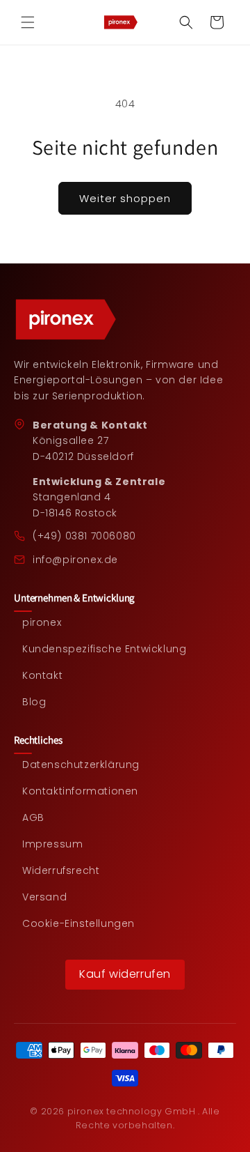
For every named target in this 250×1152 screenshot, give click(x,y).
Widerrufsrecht (60, 870)
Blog (34, 702)
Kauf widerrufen (125, 974)
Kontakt (42, 675)
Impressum (52, 844)
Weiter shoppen (125, 198)
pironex (41, 622)
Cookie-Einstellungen (78, 923)
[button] (27, 22)
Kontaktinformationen (80, 791)
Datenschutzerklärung (81, 764)
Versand (44, 897)
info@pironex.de (75, 560)
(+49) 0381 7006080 (84, 536)
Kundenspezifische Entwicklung (104, 649)
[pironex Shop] (125, 319)
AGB (33, 817)
